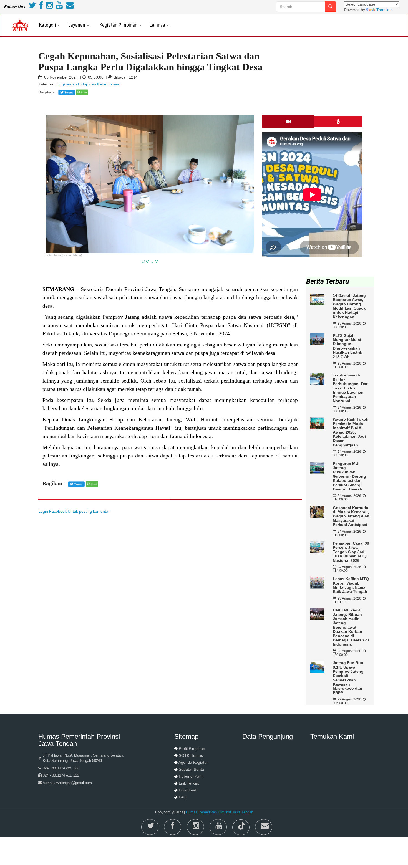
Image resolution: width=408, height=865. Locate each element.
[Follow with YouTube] (59, 6)
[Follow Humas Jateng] (32, 6)
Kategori (48, 25)
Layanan (77, 25)
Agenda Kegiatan (193, 762)
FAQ (183, 797)
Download (187, 790)
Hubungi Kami (191, 776)
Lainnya (158, 25)
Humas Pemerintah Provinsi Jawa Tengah (219, 812)
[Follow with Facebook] (41, 6)
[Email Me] (70, 6)
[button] (61, 215)
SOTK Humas (191, 755)
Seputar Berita (191, 769)
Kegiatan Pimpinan (117, 25)
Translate (384, 9)
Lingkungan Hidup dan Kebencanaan (89, 84)
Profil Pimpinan (192, 748)
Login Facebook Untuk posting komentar (74, 511)
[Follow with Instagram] (49, 6)
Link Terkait (189, 783)
